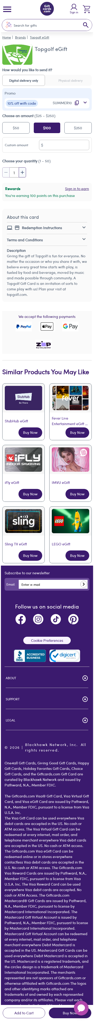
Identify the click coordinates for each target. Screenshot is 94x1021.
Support (13, 699)
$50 (16, 127)
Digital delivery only (23, 80)
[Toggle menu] (7, 9)
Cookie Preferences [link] (47, 640)
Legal (10, 720)
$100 (47, 127)
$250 (78, 127)
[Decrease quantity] (6, 172)
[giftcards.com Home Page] (47, 9)
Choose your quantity (26, 160)
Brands (20, 37)
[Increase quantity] (22, 172)
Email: (10, 584)
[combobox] (42, 25)
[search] (86, 25)
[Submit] (83, 584)
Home (6, 37)
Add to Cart (24, 1012)
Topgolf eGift (39, 37)
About (11, 678)
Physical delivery (70, 80)
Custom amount (16, 145)
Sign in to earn (77, 188)
